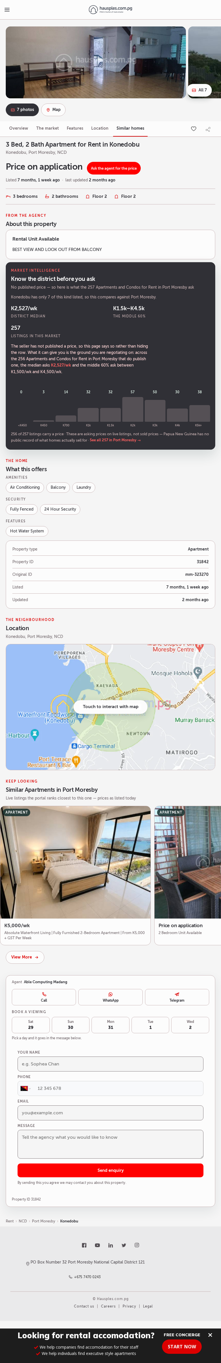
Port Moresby (43, 1221)
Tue (150, 1025)
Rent (10, 1221)
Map (56, 110)
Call (44, 1000)
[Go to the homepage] (110, 9)
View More (21, 957)
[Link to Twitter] (123, 1245)
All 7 (203, 90)
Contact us (84, 1306)
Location (99, 128)
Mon (110, 1025)
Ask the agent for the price (114, 168)
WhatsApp (111, 1000)
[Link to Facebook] (84, 1245)
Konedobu (69, 1221)
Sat (30, 1025)
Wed (190, 1025)
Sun (71, 1025)
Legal (148, 1306)
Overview (18, 128)
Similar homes (130, 128)
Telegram (176, 1000)
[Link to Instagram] (137, 1245)
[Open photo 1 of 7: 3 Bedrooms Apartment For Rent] (96, 62)
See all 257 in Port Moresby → (115, 440)
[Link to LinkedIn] (110, 1245)
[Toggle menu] (7, 10)
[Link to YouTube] (97, 1245)
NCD (23, 1221)
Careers (108, 1306)
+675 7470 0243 (87, 1277)
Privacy (129, 1306)
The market (47, 128)
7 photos (25, 110)
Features (75, 128)
